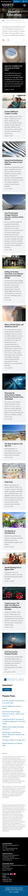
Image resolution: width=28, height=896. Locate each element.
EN (23, 1)
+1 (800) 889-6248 (6, 881)
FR (25, 1)
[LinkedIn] (11, 874)
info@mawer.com (6, 877)
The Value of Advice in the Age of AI (13, 740)
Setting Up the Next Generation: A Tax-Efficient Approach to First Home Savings (14, 721)
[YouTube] (13, 874)
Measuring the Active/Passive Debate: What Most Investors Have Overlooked (13, 734)
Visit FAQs (7, 689)
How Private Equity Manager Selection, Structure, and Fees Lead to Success (13, 714)
